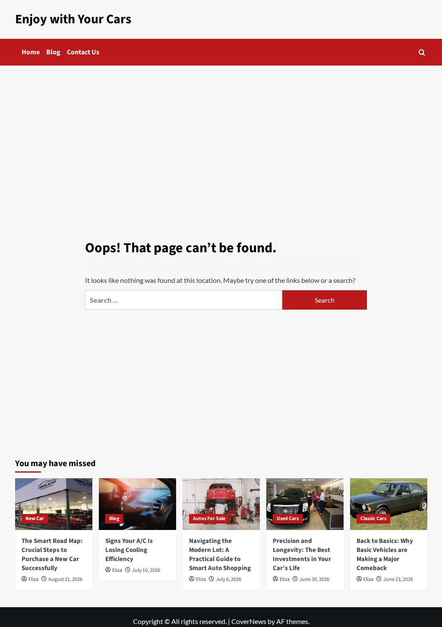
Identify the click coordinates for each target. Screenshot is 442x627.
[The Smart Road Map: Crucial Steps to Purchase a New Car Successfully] (53, 504)
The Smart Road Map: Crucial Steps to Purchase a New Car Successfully (52, 554)
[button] (422, 52)
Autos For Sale (209, 518)
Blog (53, 52)
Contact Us (83, 52)
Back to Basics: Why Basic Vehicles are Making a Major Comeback (385, 554)
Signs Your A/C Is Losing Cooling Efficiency (129, 550)
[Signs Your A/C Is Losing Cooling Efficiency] (137, 504)
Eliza (33, 579)
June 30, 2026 (314, 579)
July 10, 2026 (146, 570)
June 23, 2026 (398, 579)
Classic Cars (373, 518)
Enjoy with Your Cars (73, 19)
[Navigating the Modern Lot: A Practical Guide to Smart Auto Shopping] (221, 504)
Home (31, 52)
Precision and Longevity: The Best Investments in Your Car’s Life (302, 554)
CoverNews (248, 621)
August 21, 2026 (65, 579)
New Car (34, 518)
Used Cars (288, 518)
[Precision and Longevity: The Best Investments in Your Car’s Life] (305, 504)
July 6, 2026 (228, 579)
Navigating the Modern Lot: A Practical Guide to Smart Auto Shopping (220, 554)
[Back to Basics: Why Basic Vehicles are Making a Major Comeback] (388, 504)
